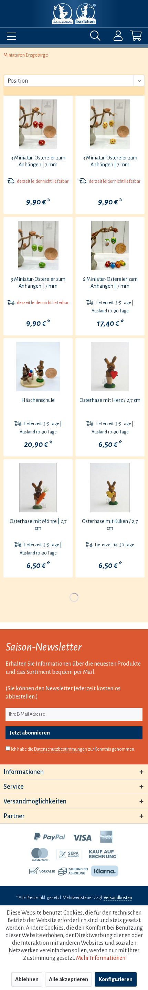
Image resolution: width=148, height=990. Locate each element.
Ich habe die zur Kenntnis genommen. (73, 749)
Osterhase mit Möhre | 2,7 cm (38, 524)
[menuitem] (9, 37)
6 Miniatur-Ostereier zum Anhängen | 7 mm (110, 282)
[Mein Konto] (113, 37)
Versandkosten (118, 897)
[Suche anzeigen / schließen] (97, 37)
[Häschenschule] (38, 366)
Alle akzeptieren (68, 979)
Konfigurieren (116, 979)
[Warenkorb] (130, 37)
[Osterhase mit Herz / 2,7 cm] (110, 366)
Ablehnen (27, 979)
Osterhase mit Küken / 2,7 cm (110, 524)
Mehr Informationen (100, 958)
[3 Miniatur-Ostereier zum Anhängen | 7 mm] (38, 124)
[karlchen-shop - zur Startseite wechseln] (73, 13)
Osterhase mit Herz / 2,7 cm (110, 400)
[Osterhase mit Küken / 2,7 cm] (110, 487)
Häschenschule (38, 400)
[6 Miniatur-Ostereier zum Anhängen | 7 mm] (110, 245)
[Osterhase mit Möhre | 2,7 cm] (38, 487)
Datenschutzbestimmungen (60, 749)
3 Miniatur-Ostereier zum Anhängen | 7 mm (38, 161)
